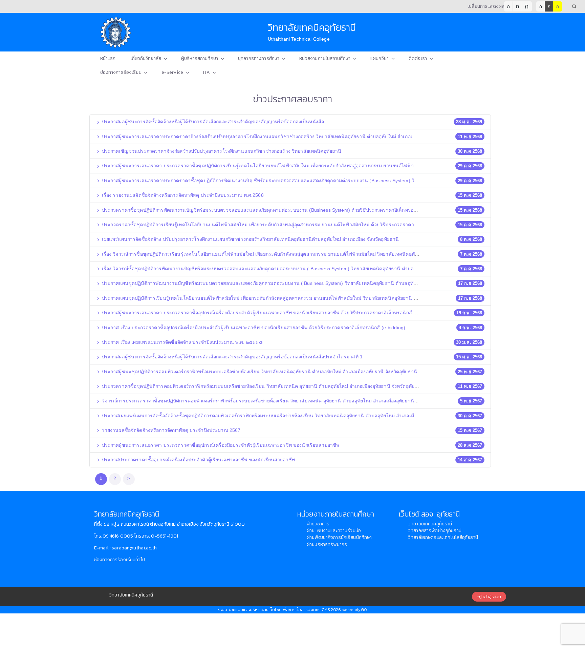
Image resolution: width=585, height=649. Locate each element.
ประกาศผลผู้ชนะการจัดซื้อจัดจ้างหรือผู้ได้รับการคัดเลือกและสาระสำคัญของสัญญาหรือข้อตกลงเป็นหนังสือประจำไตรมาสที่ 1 (232, 356)
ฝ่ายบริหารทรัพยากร (327, 544)
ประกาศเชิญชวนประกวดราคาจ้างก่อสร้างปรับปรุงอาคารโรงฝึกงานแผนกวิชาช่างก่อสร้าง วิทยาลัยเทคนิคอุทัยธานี (221, 151)
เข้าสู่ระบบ (491, 596)
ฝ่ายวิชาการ (318, 523)
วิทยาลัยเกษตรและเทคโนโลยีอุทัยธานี (443, 537)
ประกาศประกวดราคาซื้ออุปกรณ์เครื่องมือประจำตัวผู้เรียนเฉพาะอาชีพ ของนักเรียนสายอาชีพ (198, 459)
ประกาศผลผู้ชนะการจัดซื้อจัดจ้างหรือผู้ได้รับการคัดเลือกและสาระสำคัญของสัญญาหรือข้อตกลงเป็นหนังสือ (212, 121)
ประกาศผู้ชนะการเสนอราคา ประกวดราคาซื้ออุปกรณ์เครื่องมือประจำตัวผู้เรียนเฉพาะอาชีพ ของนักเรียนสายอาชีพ (220, 445)
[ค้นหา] (574, 6)
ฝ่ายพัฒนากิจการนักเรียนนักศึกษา (339, 537)
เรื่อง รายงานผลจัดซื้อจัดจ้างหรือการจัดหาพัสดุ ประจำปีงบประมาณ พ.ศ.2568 (182, 195)
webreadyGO (354, 610)
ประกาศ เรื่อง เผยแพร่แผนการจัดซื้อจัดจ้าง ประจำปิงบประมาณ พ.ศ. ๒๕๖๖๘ (182, 342)
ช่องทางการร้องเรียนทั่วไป (119, 559)
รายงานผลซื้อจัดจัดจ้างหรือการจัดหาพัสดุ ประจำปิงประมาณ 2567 (171, 430)
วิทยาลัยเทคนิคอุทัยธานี (430, 523)
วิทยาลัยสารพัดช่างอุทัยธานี (434, 530)
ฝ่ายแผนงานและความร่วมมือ (334, 530)
